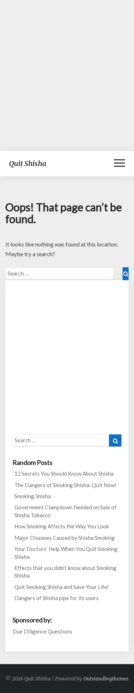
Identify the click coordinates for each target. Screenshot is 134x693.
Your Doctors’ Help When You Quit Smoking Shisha (66, 553)
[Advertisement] (67, 75)
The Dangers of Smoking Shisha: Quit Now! (65, 485)
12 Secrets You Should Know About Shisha (64, 473)
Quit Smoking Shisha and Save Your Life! (61, 587)
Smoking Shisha (32, 496)
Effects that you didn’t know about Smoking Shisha (65, 572)
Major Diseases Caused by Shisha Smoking (64, 537)
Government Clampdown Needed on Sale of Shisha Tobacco (65, 511)
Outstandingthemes (106, 678)
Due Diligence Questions (42, 631)
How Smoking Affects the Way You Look (61, 526)
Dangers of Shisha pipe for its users (56, 598)
